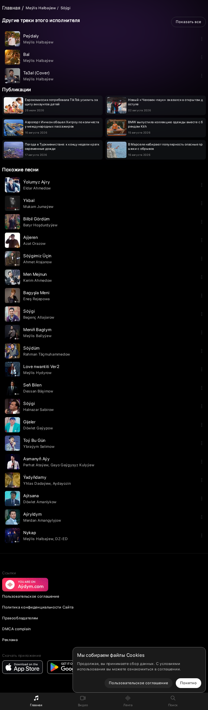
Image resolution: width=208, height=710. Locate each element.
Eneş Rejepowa (36, 299)
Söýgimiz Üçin (37, 255)
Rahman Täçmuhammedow (46, 354)
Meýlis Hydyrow (37, 372)
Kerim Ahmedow (37, 280)
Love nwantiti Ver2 (41, 366)
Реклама (10, 640)
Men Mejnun (35, 274)
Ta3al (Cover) (36, 72)
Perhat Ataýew (35, 465)
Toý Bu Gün (34, 440)
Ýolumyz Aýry (36, 182)
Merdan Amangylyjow (42, 520)
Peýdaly (31, 36)
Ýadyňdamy (34, 477)
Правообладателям (20, 618)
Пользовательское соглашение (30, 596)
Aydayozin (62, 483)
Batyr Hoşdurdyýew (40, 225)
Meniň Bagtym (37, 329)
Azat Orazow (34, 243)
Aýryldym (32, 514)
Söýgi (29, 311)
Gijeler (29, 421)
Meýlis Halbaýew (41, 8)
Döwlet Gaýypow (38, 428)
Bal (26, 54)
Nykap (29, 532)
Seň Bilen (32, 385)
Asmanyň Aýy (36, 458)
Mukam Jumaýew (38, 206)
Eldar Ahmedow (37, 188)
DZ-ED (61, 539)
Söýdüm (31, 348)
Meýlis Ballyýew (37, 336)
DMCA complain (16, 629)
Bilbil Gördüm (36, 218)
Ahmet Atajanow (37, 262)
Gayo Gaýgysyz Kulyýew (73, 465)
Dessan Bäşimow (38, 391)
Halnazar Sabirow (38, 409)
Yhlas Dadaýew (37, 483)
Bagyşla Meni (36, 292)
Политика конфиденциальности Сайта (38, 607)
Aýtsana (31, 495)
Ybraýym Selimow (39, 446)
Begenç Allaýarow (38, 317)
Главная (11, 8)
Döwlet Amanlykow (40, 502)
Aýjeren (30, 237)
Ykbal (29, 200)
